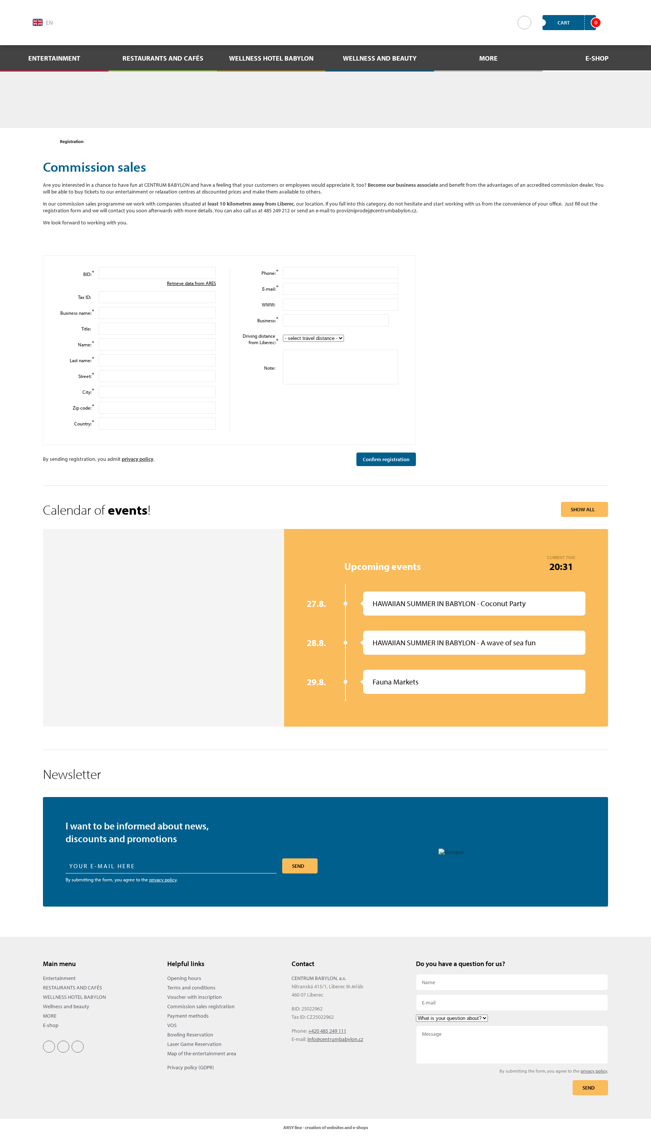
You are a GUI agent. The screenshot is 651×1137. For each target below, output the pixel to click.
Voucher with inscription (194, 997)
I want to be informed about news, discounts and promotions (137, 832)
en (49, 22)
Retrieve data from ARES (191, 283)
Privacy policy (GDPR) (190, 1067)
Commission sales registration (201, 1006)
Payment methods (188, 1015)
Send (298, 866)
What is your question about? (512, 1018)
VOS (172, 1025)
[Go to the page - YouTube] (110, 21)
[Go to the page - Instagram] (94, 21)
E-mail (512, 1002)
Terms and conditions (191, 987)
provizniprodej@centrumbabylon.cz (376, 210)
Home (46, 141)
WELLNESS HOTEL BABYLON (74, 997)
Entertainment (59, 978)
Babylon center (326, 23)
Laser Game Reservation (194, 1044)
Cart (577, 22)
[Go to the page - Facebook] (78, 21)
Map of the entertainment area (201, 1053)
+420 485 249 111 (327, 1030)
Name (512, 982)
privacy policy (137, 459)
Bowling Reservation (190, 1034)
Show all (583, 509)
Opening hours (184, 978)
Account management (613, 22)
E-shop (50, 1025)
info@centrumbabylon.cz (335, 1039)
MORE (50, 1015)
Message (512, 1045)
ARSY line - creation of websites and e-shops (325, 1127)
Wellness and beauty (66, 1006)
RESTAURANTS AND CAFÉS (72, 987)
